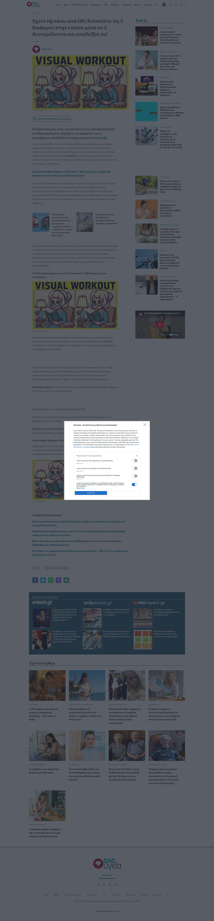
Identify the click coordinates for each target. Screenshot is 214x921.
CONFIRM (91, 493)
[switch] (135, 460)
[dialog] (107, 460)
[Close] (145, 425)
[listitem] (107, 456)
